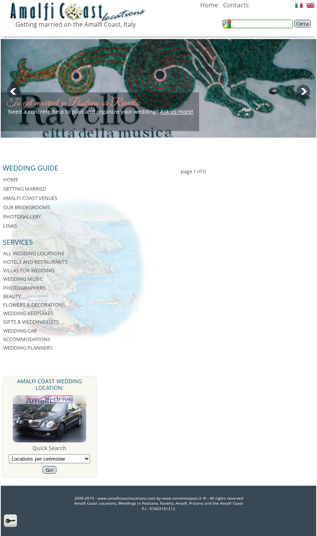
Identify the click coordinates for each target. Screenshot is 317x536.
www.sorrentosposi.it (182, 498)
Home (209, 5)
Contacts (236, 5)
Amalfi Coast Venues (30, 198)
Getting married (24, 188)
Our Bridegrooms (26, 207)
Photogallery (22, 216)
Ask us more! (176, 111)
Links (10, 225)
